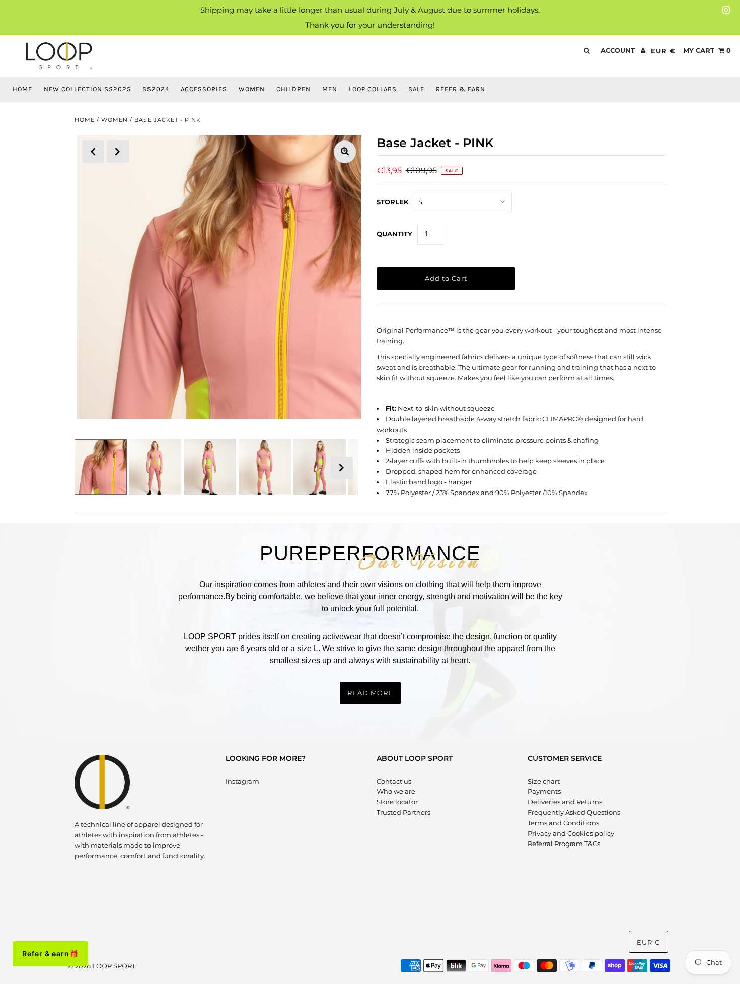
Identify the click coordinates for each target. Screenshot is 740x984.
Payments (544, 791)
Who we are (396, 791)
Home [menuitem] (22, 89)
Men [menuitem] (329, 89)
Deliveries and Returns (565, 802)
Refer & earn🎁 (50, 953)
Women (114, 119)
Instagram (242, 781)
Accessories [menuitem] (204, 89)
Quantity (394, 234)
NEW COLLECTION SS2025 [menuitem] (87, 89)
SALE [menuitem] (416, 89)
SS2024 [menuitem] (155, 89)
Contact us (394, 781)
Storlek (393, 202)
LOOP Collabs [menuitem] (373, 89)
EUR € (663, 51)
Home (85, 119)
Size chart (544, 781)
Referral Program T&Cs (564, 843)
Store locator (397, 802)
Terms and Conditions (563, 823)
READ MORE (370, 693)
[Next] (118, 151)
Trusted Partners (403, 812)
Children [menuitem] (293, 89)
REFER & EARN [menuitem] (460, 89)
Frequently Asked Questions (574, 812)
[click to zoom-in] (345, 151)
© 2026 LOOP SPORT (101, 966)
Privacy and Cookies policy (571, 833)
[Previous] (93, 151)
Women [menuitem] (252, 89)
